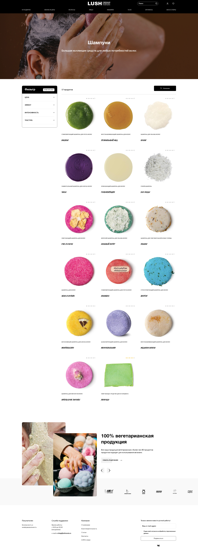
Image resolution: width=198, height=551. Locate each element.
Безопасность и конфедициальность (29, 526)
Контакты (84, 536)
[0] (79, 115)
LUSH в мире (85, 540)
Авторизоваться (167, 3)
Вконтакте (158, 545)
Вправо (109, 470)
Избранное (173, 3)
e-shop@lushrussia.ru (64, 533)
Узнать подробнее (110, 460)
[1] (118, 375)
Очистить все (49, 89)
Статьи (83, 532)
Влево (101, 470)
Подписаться (158, 538)
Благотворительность (89, 529)
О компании (85, 525)
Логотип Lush (99, 3)
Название (166, 88)
